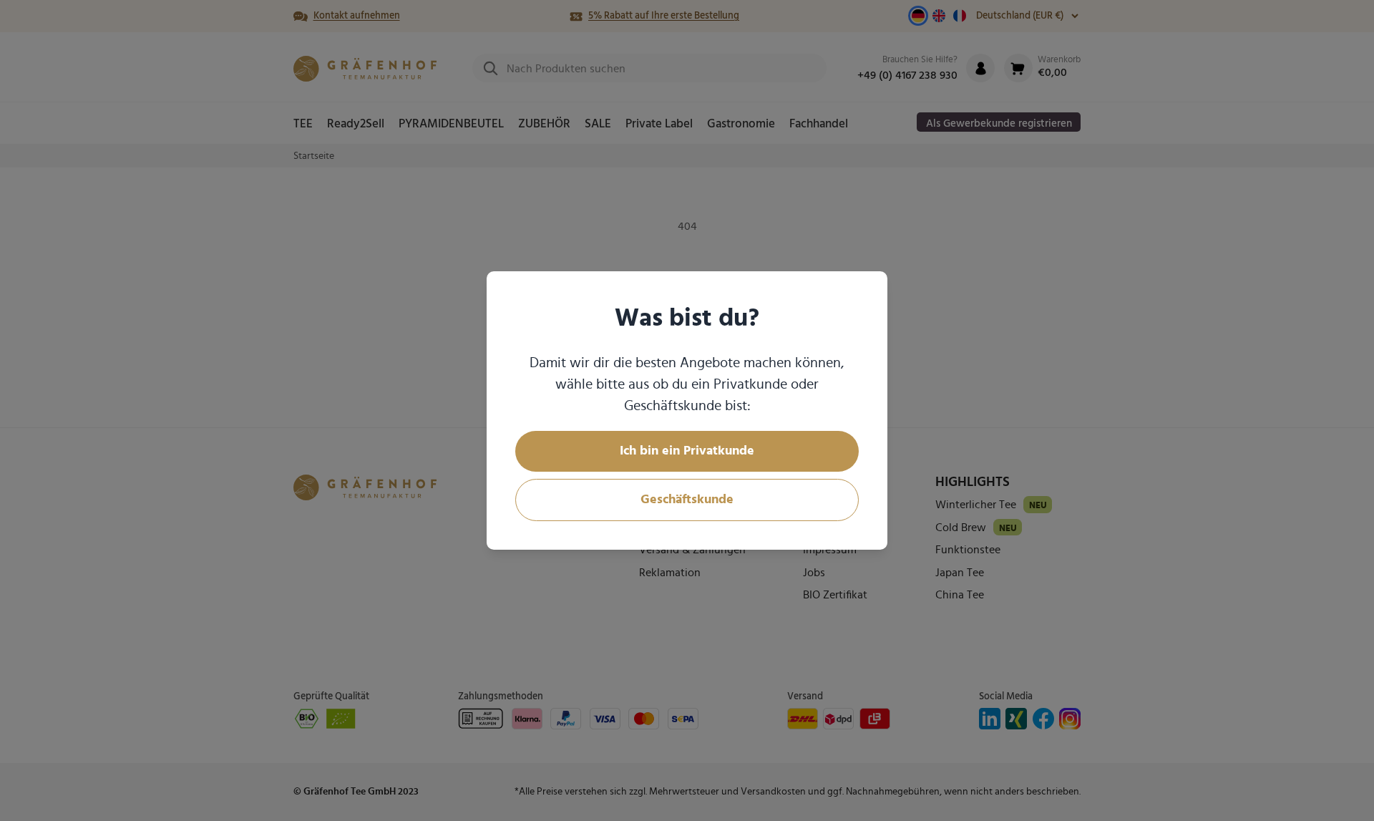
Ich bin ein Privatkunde (687, 450)
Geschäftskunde (687, 499)
